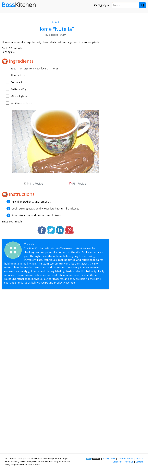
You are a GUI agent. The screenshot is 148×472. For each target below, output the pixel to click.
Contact (139, 461)
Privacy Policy (109, 458)
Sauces (55, 22)
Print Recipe (34, 183)
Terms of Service (126, 458)
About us (129, 461)
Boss (19, 5)
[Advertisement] (55, 329)
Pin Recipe (79, 183)
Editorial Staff (46, 243)
